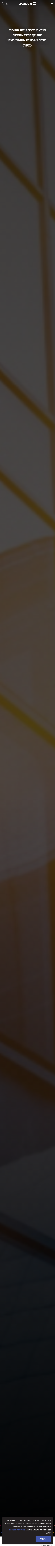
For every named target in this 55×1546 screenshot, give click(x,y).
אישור (43, 1539)
